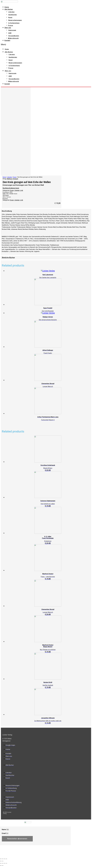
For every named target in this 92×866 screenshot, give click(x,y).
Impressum (12, 30)
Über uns (7, 28)
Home (6, 7)
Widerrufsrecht (13, 38)
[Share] (2, 863)
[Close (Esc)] (0, 863)
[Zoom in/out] (6, 863)
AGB (9, 33)
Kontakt (7, 40)
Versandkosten (13, 36)
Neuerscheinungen (15, 20)
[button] (30, 44)
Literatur (11, 12)
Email (4, 833)
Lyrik (21, 190)
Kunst (10, 17)
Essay (14, 177)
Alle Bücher (8, 9)
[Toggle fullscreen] (4, 863)
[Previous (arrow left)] (0, 865)
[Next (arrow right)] (2, 865)
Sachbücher (12, 14)
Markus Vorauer (12, 179)
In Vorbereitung (13, 23)
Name (4, 829)
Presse (10, 25)
